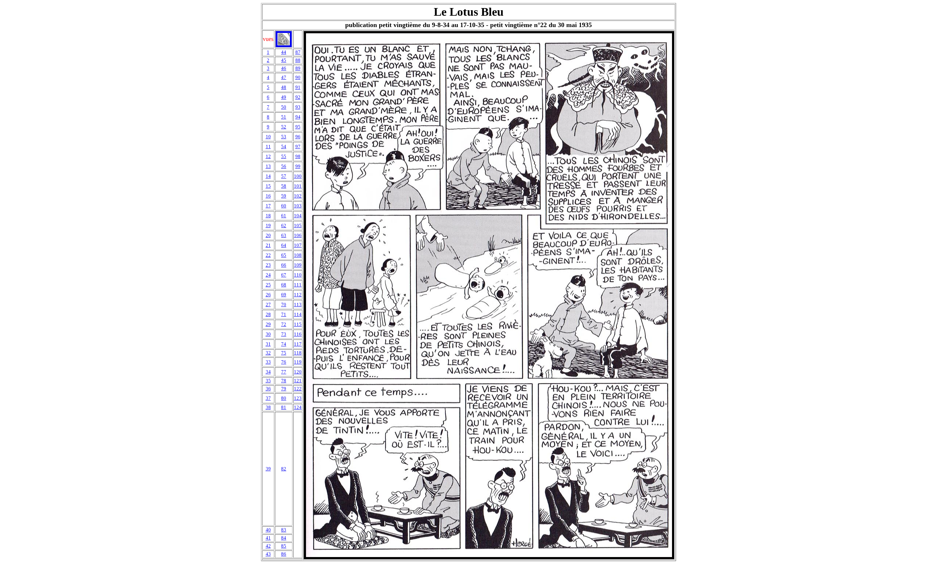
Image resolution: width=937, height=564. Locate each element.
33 (268, 362)
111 (298, 284)
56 (283, 166)
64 (283, 245)
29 (268, 324)
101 (298, 186)
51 (283, 117)
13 (268, 166)
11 (268, 146)
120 (298, 372)
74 (283, 344)
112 (298, 294)
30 (268, 334)
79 (283, 388)
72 (283, 324)
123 (298, 398)
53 (283, 136)
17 (268, 205)
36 (268, 388)
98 (297, 156)
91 (297, 87)
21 (268, 245)
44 (283, 52)
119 (298, 362)
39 (268, 468)
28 (268, 314)
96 (297, 136)
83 (283, 530)
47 (283, 77)
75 (283, 353)
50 (283, 107)
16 (268, 196)
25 (268, 284)
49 (283, 97)
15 (268, 186)
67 (283, 275)
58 (283, 186)
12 (268, 156)
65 (283, 255)
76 (283, 362)
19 (268, 225)
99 (297, 166)
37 (268, 398)
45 (283, 60)
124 (298, 407)
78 (283, 380)
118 (298, 353)
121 (298, 380)
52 (283, 126)
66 (283, 265)
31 (268, 344)
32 (268, 353)
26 (268, 294)
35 (268, 380)
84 (283, 538)
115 (298, 324)
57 (283, 176)
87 (297, 52)
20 (268, 235)
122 (298, 388)
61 (283, 215)
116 (298, 334)
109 (298, 265)
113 (298, 304)
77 (283, 372)
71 (283, 314)
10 (268, 136)
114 (298, 314)
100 (298, 176)
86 (283, 554)
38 (268, 407)
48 (283, 87)
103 (298, 205)
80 (283, 398)
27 (268, 304)
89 (297, 68)
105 (298, 225)
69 (283, 294)
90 (297, 77)
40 (268, 530)
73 (283, 334)
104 (298, 215)
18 (268, 215)
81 (283, 407)
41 (268, 538)
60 (283, 205)
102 (298, 196)
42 (268, 546)
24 (268, 275)
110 (298, 275)
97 (297, 146)
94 (297, 117)
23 (268, 265)
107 (298, 245)
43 (268, 554)
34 (268, 372)
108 (298, 255)
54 (283, 146)
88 (297, 60)
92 (297, 97)
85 (283, 546)
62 (283, 225)
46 (283, 68)
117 (298, 344)
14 (268, 176)
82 (283, 468)
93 (297, 107)
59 (283, 196)
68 (283, 284)
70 (283, 304)
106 (298, 235)
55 (283, 156)
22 (268, 255)
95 (297, 126)
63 (283, 235)
